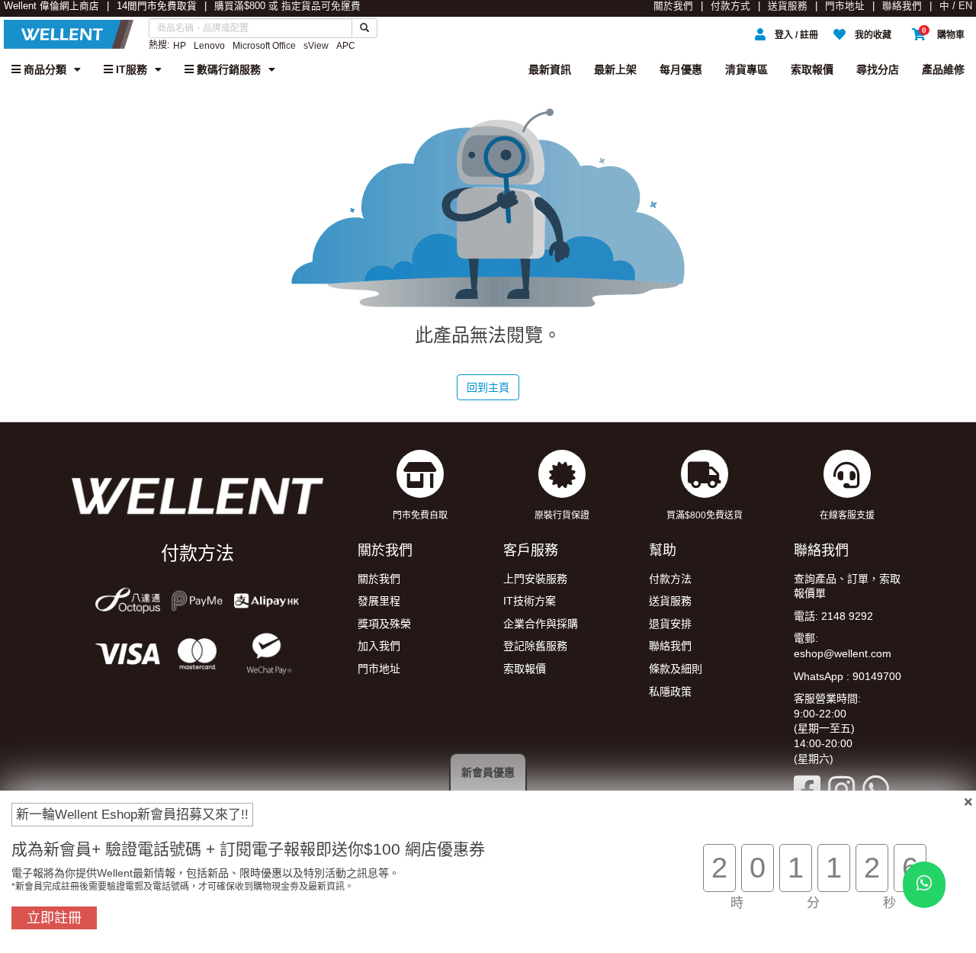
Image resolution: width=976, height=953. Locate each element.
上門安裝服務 (535, 579)
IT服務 (130, 69)
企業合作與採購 (540, 624)
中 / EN (955, 6)
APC (345, 45)
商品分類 (43, 69)
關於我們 (673, 6)
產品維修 (943, 69)
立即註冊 (54, 918)
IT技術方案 (529, 601)
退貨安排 (670, 624)
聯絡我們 (902, 6)
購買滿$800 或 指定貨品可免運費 (287, 6)
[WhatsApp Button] (924, 885)
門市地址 (845, 6)
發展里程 (379, 601)
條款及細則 (675, 669)
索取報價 (812, 69)
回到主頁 (488, 387)
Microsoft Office (264, 45)
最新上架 (615, 69)
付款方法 (670, 579)
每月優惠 (681, 69)
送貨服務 (787, 6)
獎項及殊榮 (384, 624)
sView (316, 45)
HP (179, 45)
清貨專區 (746, 69)
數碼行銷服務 (227, 69)
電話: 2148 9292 (833, 616)
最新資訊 (549, 69)
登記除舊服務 (535, 646)
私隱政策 (670, 691)
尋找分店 (877, 69)
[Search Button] (364, 28)
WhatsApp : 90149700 (847, 676)
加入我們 (379, 646)
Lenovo (209, 45)
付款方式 (730, 6)
